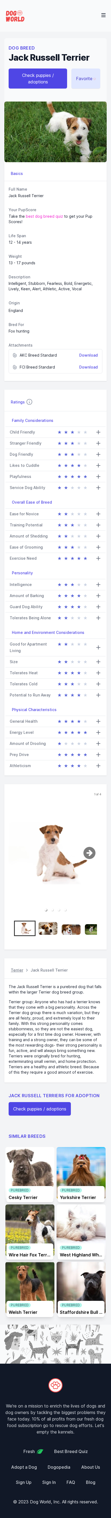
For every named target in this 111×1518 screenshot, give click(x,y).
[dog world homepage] (55, 1385)
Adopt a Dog (24, 1467)
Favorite (84, 78)
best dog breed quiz (44, 216)
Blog (90, 1482)
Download (88, 355)
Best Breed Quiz (71, 1451)
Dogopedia (59, 1467)
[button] (46, 910)
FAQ (71, 1482)
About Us (90, 1467)
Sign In (49, 1482)
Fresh (29, 1451)
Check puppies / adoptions (38, 78)
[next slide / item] (94, 853)
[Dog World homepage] (15, 16)
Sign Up (24, 1482)
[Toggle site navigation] (103, 15)
